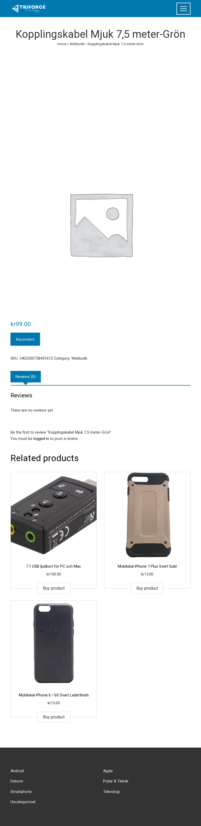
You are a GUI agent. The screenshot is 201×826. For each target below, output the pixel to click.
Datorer (16, 781)
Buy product (25, 339)
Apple (108, 771)
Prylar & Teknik (115, 781)
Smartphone (21, 791)
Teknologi (111, 791)
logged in (41, 438)
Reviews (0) (26, 376)
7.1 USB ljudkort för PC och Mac (53, 566)
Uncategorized (22, 802)
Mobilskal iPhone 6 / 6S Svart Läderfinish (54, 695)
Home (61, 44)
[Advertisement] (100, 86)
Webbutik (77, 44)
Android (17, 771)
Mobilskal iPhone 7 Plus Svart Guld (147, 566)
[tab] (25, 376)
